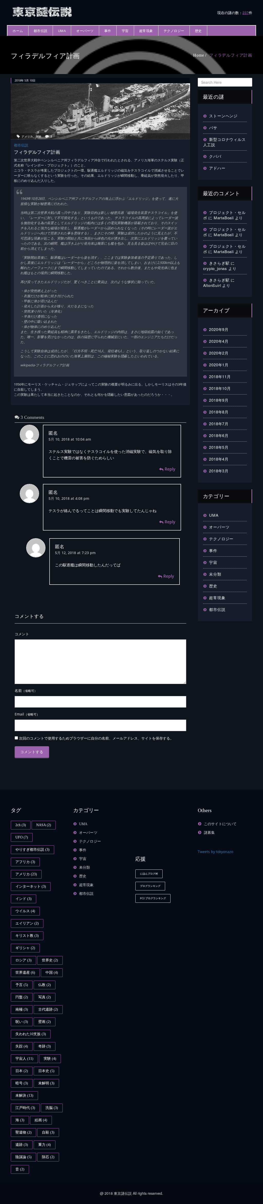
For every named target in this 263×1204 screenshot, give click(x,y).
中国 (51, 972)
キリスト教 (27, 936)
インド (23, 899)
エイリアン (27, 923)
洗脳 (51, 1108)
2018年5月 (219, 447)
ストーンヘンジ (223, 115)
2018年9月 (219, 400)
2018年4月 (219, 459)
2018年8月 (219, 411)
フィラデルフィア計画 (230, 55)
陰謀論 (23, 1157)
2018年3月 (219, 470)
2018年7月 (219, 423)
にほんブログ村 (149, 873)
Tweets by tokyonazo (215, 851)
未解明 (46, 1083)
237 (245, 12)
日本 (21, 1071)
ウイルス (25, 911)
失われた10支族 (30, 1034)
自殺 (48, 1132)
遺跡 (21, 1145)
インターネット (30, 886)
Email (27, 714)
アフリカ (25, 862)
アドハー (217, 168)
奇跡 (44, 1046)
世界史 (50, 960)
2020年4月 (219, 341)
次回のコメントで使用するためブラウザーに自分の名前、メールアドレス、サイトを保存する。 (96, 738)
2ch (20, 825)
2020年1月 (219, 364)
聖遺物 (23, 1132)
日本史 (46, 1071)
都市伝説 (41, 30)
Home (198, 55)
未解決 (24, 1095)
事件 (107, 30)
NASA (43, 825)
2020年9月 (219, 329)
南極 (21, 1009)
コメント (22, 633)
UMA (62, 30)
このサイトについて (220, 824)
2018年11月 (220, 376)
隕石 (48, 1157)
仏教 (44, 985)
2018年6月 (219, 435)
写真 (44, 997)
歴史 (198, 30)
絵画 (41, 1120)
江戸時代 (25, 1108)
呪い (21, 1022)
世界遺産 (25, 972)
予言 (21, 985)
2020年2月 (219, 353)
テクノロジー (174, 30)
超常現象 (146, 30)
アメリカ (27, 136)
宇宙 (125, 30)
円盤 (21, 997)
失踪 (21, 1046)
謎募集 (209, 833)
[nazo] (43, 11)
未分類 (215, 574)
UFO (21, 837)
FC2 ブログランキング (153, 898)
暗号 (21, 1083)
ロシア (23, 960)
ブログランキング (150, 886)
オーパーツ (85, 30)
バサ (213, 127)
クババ (215, 156)
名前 (26, 690)
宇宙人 (24, 1059)
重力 (44, 1145)
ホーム (18, 30)
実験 (38, 136)
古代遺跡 (48, 1009)
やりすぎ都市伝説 (32, 850)
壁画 (44, 1022)
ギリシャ (25, 948)
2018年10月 (220, 388)
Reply (170, 469)
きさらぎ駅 (219, 263)
